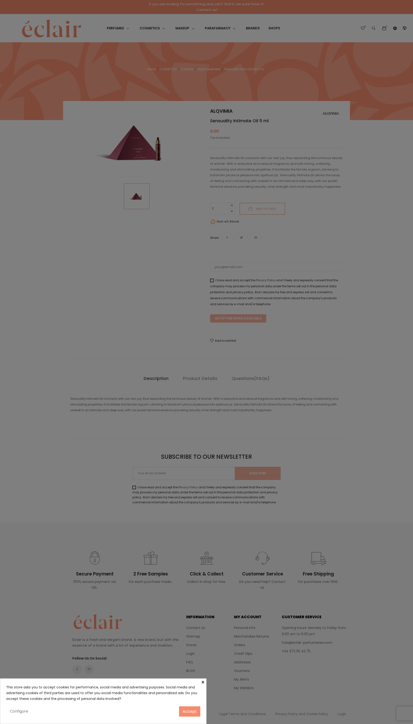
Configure (19, 711)
